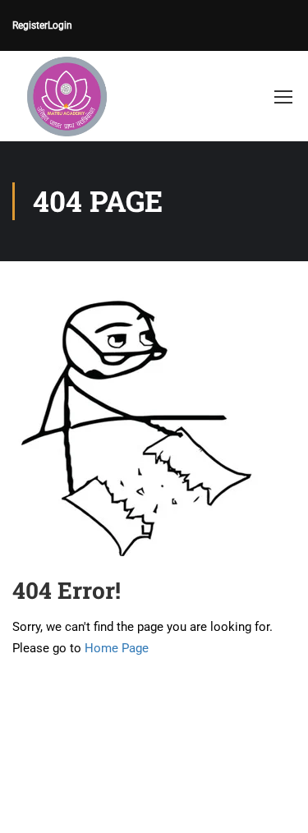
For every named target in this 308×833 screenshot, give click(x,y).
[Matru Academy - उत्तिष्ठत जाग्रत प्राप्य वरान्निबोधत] (65, 96)
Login (60, 25)
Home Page (117, 648)
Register (30, 25)
